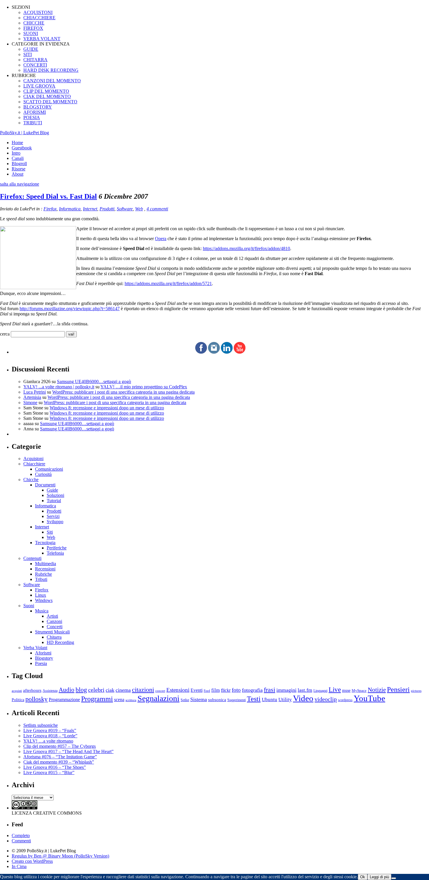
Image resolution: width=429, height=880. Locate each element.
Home (17, 142)
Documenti (45, 484)
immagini (286, 690)
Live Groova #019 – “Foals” (49, 730)
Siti (50, 532)
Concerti (54, 626)
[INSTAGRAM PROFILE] (214, 352)
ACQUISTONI (38, 12)
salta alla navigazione (19, 183)
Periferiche (57, 547)
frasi (269, 689)
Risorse (18, 168)
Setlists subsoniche (40, 725)
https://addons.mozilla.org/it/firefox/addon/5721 (168, 283)
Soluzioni (55, 495)
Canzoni (54, 621)
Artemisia (32, 397)
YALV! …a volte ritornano (48, 740)
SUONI (30, 33)
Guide (52, 490)
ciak (110, 690)
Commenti (21, 840)
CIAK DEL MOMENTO (47, 96)
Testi (254, 699)
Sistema (198, 699)
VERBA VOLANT (41, 38)
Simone (30, 402)
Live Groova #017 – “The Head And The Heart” (68, 751)
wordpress (345, 700)
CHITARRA (35, 59)
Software (125, 208)
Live (335, 689)
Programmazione (64, 699)
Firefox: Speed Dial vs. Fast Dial (48, 196)
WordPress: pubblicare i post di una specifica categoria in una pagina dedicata (123, 392)
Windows (44, 600)
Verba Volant (35, 647)
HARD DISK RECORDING (51, 70)
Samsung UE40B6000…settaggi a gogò (94, 381)
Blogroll (19, 163)
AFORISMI (34, 112)
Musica (41, 610)
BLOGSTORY (37, 106)
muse (346, 690)
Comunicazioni (49, 469)
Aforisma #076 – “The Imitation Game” (60, 756)
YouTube (369, 698)
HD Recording (60, 642)
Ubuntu (269, 699)
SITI (27, 54)
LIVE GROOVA (39, 85)
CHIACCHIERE (39, 17)
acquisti (17, 690)
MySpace (359, 690)
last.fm (305, 690)
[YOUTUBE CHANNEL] (239, 352)
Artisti (52, 616)
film (215, 690)
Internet (90, 208)
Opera (160, 238)
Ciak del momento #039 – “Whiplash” (58, 761)
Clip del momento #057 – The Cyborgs (59, 746)
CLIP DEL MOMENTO (46, 91)
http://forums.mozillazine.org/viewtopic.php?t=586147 (70, 308)
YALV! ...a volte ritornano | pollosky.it (58, 386)
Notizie (377, 689)
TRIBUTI (32, 122)
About (17, 174)
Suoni (28, 605)
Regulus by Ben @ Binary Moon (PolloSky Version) (60, 855)
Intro (16, 153)
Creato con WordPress (32, 861)
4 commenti (157, 208)
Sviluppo (55, 521)
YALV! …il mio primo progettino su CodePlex (143, 386)
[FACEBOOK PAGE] (201, 352)
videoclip (326, 699)
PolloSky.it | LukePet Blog (24, 132)
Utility (285, 699)
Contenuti (32, 558)
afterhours (32, 690)
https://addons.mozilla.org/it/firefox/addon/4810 (246, 248)
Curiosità (43, 474)
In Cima (19, 866)
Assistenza (50, 691)
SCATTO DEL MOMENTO (50, 101)
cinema (123, 690)
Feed (207, 690)
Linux (40, 595)
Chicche (31, 479)
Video (303, 698)
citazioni (143, 689)
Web (139, 208)
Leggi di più (379, 877)
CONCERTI (35, 64)
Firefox (50, 208)
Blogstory (44, 658)
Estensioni (177, 690)
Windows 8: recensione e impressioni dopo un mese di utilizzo (107, 407)
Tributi (41, 579)
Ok (362, 877)
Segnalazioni (158, 698)
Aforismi (43, 652)
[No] (393, 878)
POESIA (31, 117)
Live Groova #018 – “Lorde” (50, 735)
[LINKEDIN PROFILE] (227, 352)
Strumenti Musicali (52, 631)
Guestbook (22, 147)
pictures (416, 690)
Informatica (70, 208)
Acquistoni (33, 458)
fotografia (252, 690)
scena (119, 699)
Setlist (185, 700)
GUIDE (30, 49)
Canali (18, 158)
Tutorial (54, 500)
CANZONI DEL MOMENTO (52, 80)
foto (236, 690)
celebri (96, 690)
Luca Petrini (34, 392)
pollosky (36, 699)
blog (81, 689)
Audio (66, 690)
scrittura (130, 700)
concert (160, 690)
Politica (18, 700)
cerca (5, 333)
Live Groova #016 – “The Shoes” (54, 767)
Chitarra (54, 637)
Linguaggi (320, 691)
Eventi (197, 690)
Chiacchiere (34, 463)
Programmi (97, 699)
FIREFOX (33, 28)
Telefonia (55, 553)
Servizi (53, 516)
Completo (21, 835)
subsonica (217, 699)
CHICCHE (33, 22)
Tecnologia (45, 542)
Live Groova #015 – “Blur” (48, 772)
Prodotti (107, 208)
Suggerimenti (236, 700)
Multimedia (45, 563)
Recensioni (45, 568)
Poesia (41, 663)
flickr (226, 690)
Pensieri (398, 689)
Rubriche (43, 574)
